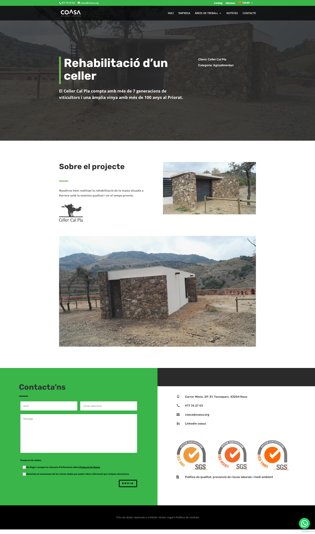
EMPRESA (184, 13)
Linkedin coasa (195, 423)
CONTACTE (249, 13)
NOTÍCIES (232, 13)
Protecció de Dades (89, 467)
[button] (304, 523)
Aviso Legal (166, 517)
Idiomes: (230, 3)
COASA (153, 517)
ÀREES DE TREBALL (206, 13)
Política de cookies (187, 517)
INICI (171, 13)
